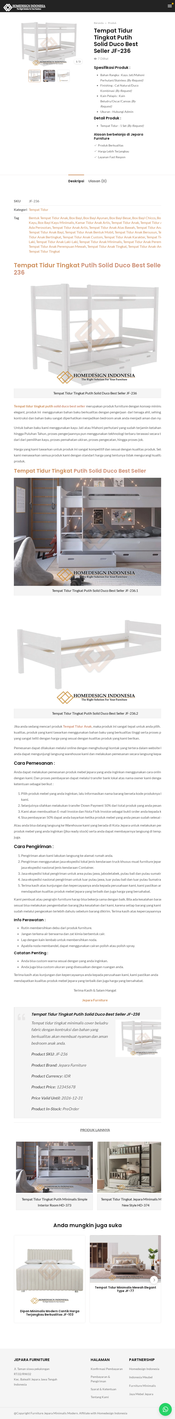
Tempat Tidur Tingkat (44, 251)
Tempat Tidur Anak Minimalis (100, 242)
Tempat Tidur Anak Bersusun (136, 232)
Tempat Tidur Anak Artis (70, 227)
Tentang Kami (100, 1397)
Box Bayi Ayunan (95, 218)
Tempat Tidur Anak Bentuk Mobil (89, 232)
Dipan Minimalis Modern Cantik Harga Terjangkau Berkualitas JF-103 (49, 1313)
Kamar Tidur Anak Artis (92, 222)
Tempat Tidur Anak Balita (154, 227)
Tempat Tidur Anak (125, 222)
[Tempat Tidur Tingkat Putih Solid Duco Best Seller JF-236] (49, 44)
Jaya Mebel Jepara (141, 1394)
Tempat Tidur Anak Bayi (46, 232)
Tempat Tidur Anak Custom (83, 237)
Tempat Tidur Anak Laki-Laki (57, 242)
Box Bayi (75, 218)
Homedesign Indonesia (144, 1369)
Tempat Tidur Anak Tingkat (107, 246)
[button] (154, 1280)
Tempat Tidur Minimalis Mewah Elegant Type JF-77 (125, 1289)
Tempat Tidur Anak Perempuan (146, 242)
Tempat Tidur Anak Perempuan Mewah (57, 246)
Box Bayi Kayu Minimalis (56, 222)
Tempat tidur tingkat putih (33, 406)
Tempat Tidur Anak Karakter (124, 237)
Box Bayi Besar (120, 218)
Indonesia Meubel (141, 1377)
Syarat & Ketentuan (103, 1389)
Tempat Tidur (38, 209)
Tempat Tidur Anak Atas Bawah (112, 227)
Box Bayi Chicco (144, 218)
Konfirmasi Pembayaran (107, 1369)
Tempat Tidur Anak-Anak (146, 246)
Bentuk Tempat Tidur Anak (48, 218)
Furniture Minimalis (142, 1385)
